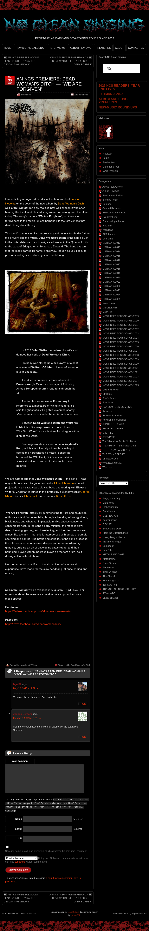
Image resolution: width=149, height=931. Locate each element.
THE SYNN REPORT (113, 454)
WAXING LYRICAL (112, 463)
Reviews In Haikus (112, 415)
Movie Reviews (110, 389)
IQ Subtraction (109, 234)
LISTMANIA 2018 (111, 268)
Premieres (26, 94)
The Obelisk (109, 576)
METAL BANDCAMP (113, 554)
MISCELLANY (109, 307)
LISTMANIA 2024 (111, 294)
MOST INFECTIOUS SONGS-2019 (120, 359)
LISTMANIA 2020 (111, 277)
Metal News (108, 303)
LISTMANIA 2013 (111, 247)
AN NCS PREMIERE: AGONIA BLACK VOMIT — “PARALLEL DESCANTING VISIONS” (21, 61)
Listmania (107, 238)
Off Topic (107, 394)
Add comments (81, 94)
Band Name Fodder (112, 195)
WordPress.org (111, 171)
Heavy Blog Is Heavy (114, 537)
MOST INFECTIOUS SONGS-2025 (120, 385)
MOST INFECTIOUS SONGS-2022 (120, 372)
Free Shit (107, 225)
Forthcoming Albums (113, 221)
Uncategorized (110, 458)
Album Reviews (110, 191)
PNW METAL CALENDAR (30, 47)
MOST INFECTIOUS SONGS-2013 (120, 333)
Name (18, 819)
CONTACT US (136, 47)
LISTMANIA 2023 (111, 290)
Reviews (107, 411)
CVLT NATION (110, 515)
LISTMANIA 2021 (111, 281)
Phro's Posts (108, 398)
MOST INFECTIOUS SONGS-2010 (120, 320)
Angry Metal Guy (111, 498)
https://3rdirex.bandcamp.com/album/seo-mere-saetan (38, 611)
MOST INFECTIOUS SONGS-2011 (120, 325)
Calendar (107, 204)
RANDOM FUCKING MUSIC (117, 407)
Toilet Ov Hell (110, 584)
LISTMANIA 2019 (111, 273)
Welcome (107, 467)
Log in (106, 158)
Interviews (107, 230)
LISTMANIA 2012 (111, 243)
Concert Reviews (111, 208)
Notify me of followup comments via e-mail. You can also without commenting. (46, 860)
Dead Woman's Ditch (80, 665)
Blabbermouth (110, 507)
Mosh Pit (107, 312)
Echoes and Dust (112, 528)
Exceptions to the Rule (114, 212)
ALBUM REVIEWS (80, 47)
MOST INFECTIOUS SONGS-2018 (120, 355)
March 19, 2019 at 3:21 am (27, 718)
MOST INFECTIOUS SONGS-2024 (120, 381)
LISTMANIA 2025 (111, 299)
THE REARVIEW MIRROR (116, 450)
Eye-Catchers (109, 217)
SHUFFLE (107, 432)
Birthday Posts (110, 199)
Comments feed (111, 166)
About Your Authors (112, 186)
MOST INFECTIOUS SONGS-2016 (120, 346)
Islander (24, 665)
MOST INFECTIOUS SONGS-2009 (120, 316)
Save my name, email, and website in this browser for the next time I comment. (46, 851)
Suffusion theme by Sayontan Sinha (129, 913)
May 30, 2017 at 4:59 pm (26, 688)
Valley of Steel (110, 598)
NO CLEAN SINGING (26, 913)
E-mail (18, 828)
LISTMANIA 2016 (111, 260)
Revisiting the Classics (114, 419)
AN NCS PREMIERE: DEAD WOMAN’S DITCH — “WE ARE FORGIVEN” (49, 84)
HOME (7, 47)
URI (20, 838)
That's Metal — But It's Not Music (119, 441)
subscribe (20, 861)
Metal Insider (109, 559)
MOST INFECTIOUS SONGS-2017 (120, 350)
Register (107, 153)
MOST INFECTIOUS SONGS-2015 (120, 342)
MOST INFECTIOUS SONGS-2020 (120, 363)
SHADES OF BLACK (113, 424)
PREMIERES (103, 47)
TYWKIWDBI (109, 593)
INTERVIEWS (58, 47)
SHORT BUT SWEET (113, 428)
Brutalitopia (109, 511)
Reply (83, 703)
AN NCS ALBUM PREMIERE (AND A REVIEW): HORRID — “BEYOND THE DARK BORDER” (70, 61)
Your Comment (20, 761)
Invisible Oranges (112, 541)
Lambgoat (108, 546)
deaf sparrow (110, 520)
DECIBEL (108, 524)
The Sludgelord (111, 580)
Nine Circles (109, 563)
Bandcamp (108, 502)
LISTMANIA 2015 (111, 255)
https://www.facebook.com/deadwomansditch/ (33, 623)
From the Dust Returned (115, 533)
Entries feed (109, 162)
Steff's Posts (108, 437)
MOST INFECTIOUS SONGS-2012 (120, 329)
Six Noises (108, 567)
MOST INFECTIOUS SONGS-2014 (120, 337)
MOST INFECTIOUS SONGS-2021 (120, 368)
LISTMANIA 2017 (111, 264)
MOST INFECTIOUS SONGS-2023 (120, 376)
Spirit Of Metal (110, 571)
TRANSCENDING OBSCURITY (119, 589)
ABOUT (119, 47)
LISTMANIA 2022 (111, 286)
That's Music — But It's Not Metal (119, 445)
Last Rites (108, 550)
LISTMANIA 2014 (111, 251)
